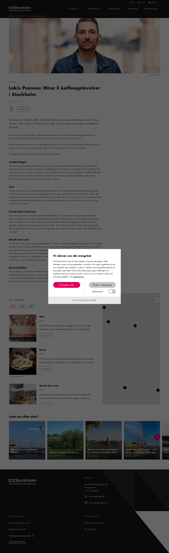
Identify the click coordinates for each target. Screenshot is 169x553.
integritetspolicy (78, 276)
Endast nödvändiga (102, 284)
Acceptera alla (67, 284)
